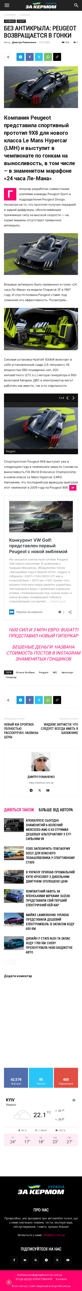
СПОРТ (21, 21)
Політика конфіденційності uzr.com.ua (39, 1275)
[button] (6, 5)
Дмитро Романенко (24, 42)
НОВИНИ (25, 15)
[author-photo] (41, 771)
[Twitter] (39, 57)
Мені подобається (16, 1071)
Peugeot (43, 672)
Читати (41, 1069)
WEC (55, 672)
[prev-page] (6, 962)
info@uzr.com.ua (54, 1235)
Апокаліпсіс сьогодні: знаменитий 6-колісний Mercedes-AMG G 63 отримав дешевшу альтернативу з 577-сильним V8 (49, 830)
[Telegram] (20, 57)
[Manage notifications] (9, 1282)
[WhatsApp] (48, 57)
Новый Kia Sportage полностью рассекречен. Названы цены (21, 731)
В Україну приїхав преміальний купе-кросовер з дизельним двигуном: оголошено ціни (50, 876)
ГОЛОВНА (10, 15)
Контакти (61, 1279)
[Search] (76, 5)
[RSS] (36, 1260)
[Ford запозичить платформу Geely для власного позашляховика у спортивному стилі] (14, 853)
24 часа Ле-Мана (25, 672)
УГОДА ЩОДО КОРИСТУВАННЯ (34, 1279)
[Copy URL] (57, 57)
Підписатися (66, 1069)
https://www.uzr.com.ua (41, 782)
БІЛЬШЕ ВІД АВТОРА (56, 809)
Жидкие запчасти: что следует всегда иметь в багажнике (59, 729)
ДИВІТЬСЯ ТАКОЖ (19, 809)
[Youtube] (49, 790)
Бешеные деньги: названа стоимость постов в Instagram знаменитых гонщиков (43, 653)
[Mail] (25, 1260)
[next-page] (12, 962)
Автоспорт (67, 672)
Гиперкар (11, 677)
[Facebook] (30, 57)
